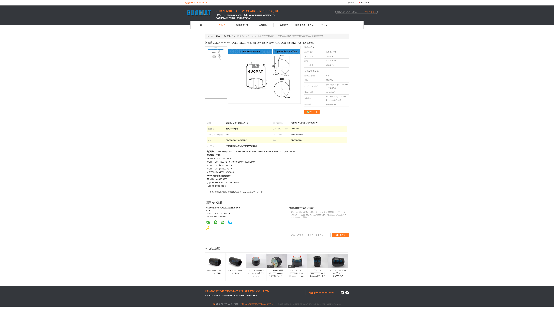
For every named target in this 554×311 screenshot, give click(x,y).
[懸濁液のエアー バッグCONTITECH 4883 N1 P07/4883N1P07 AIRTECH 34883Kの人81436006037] (216, 54)
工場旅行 (263, 24)
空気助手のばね (221, 192)
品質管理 (284, 24)
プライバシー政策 (231, 304)
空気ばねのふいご (235, 192)
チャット (352, 3)
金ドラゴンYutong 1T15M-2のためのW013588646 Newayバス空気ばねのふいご (297, 276)
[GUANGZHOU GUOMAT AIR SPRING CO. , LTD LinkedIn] (342, 292)
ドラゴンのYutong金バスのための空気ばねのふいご (256, 273)
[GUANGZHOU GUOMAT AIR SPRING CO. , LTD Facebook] (347, 292)
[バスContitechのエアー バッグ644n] (215, 261)
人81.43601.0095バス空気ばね (235, 271)
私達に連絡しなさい (304, 24)
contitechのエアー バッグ (252, 192)
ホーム (210, 36)
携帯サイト (219, 304)
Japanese (364, 3)
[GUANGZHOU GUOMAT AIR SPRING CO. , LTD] (200, 12)
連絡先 (342, 235)
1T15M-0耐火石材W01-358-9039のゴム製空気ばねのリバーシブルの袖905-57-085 (276, 276)
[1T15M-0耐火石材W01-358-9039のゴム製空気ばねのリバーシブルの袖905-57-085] (276, 261)
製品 (221, 24)
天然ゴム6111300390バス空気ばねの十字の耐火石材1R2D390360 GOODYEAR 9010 (317, 276)
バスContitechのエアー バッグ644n (215, 271)
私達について (242, 24)
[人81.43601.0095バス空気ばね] (235, 261)
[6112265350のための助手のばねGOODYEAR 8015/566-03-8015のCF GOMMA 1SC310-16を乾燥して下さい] (338, 261)
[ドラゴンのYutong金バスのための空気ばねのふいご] (256, 261)
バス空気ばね (229, 36)
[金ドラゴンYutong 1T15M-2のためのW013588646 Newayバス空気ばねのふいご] (297, 261)
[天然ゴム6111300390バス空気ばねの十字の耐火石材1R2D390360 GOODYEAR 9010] (317, 261)
